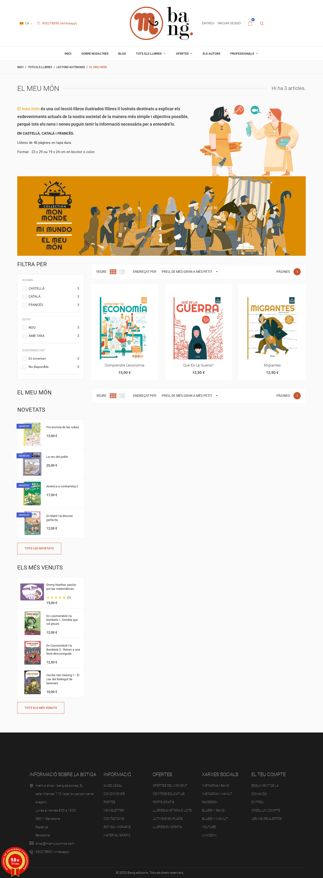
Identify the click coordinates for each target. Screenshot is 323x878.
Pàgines (283, 272)
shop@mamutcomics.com (54, 843)
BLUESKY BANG (213, 810)
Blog (122, 53)
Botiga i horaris (117, 827)
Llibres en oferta (167, 827)
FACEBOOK (210, 802)
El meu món (34, 392)
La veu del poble (57, 457)
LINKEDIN (209, 835)
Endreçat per (144, 272)
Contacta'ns (114, 819)
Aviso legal (113, 785)
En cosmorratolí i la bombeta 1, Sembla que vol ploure (62, 620)
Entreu (257, 802)
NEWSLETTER (114, 810)
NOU (54, 327)
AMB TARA (54, 336)
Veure (101, 272)
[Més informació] (130, 289)
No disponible (54, 367)
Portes (109, 802)
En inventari (54, 358)
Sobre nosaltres (95, 53)
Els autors (211, 53)
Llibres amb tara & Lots (172, 810)
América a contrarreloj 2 (62, 486)
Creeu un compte (265, 810)
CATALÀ (54, 296)
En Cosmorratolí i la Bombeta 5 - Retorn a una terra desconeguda (63, 649)
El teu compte (268, 774)
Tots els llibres (149, 53)
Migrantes (272, 365)
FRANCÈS (54, 305)
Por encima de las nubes (62, 427)
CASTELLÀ (54, 288)
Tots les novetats (39, 548)
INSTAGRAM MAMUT (217, 794)
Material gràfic (117, 835)
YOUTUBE (209, 827)
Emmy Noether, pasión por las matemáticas (61, 587)
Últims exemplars (167, 819)
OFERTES (182, 53)
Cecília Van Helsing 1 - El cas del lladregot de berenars (62, 679)
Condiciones (114, 794)
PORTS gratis (163, 802)
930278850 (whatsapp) (59, 23)
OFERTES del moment (170, 785)
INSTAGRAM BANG (215, 785)
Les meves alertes (266, 819)
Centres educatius (168, 794)
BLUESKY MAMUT (215, 819)
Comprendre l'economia (124, 365)
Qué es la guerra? (198, 365)
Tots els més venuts (41, 708)
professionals (242, 53)
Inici (68, 53)
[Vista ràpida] (118, 289)
